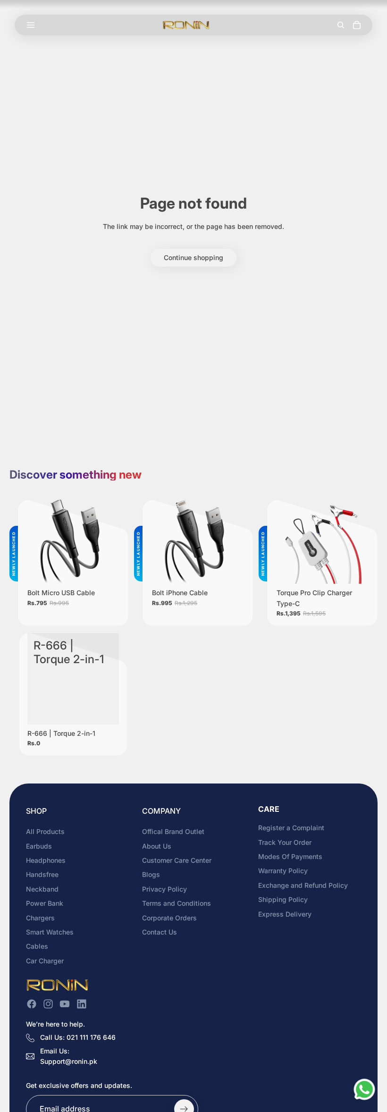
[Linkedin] (81, 1004)
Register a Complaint (291, 828)
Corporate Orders (169, 917)
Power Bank (44, 903)
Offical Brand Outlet (173, 831)
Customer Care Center (176, 860)
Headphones (46, 860)
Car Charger (45, 961)
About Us (156, 846)
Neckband (42, 889)
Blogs (151, 874)
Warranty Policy (283, 871)
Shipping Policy (283, 899)
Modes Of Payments (290, 856)
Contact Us (159, 932)
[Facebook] (31, 1004)
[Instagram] (48, 1004)
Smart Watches (50, 932)
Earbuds (39, 846)
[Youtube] (64, 1004)
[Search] (341, 25)
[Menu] (30, 25)
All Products (45, 831)
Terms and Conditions (176, 903)
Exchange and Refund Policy (303, 885)
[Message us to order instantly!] (364, 1089)
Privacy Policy (164, 889)
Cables (37, 946)
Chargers (40, 917)
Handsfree (42, 874)
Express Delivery (284, 914)
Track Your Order (284, 842)
